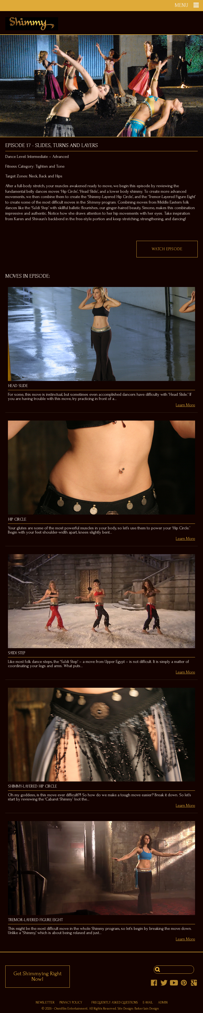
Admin (163, 1002)
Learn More (185, 405)
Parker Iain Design (147, 1008)
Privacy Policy (70, 1002)
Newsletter (45, 1002)
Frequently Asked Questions (114, 1002)
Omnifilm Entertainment (70, 1008)
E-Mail (148, 1002)
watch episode (167, 249)
